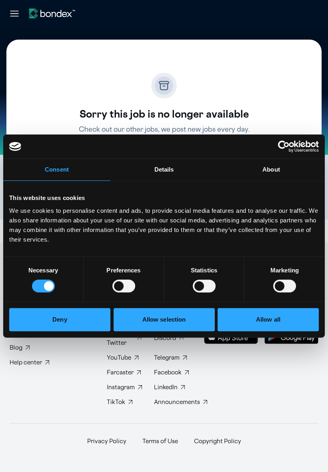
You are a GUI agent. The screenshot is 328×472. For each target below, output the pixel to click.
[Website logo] (52, 13)
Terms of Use (160, 441)
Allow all (268, 319)
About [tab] (271, 169)
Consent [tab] (57, 169)
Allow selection (164, 319)
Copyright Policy (217, 441)
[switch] (123, 286)
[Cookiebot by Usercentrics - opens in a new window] (284, 146)
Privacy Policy (106, 441)
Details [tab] (164, 169)
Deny (59, 319)
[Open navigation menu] (14, 14)
